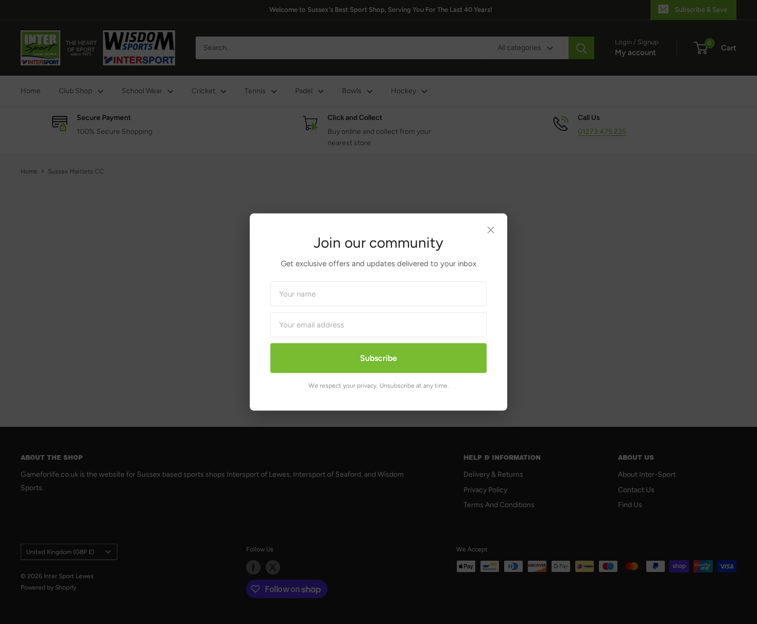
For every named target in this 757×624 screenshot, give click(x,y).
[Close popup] (491, 232)
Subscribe (378, 358)
